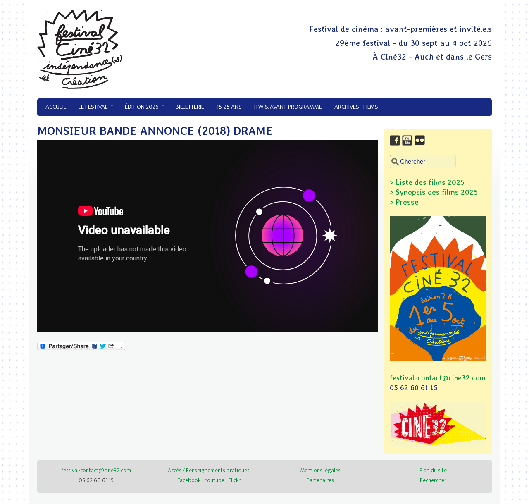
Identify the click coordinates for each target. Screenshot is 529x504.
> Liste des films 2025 (427, 182)
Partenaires (320, 480)
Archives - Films (356, 107)
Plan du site (433, 470)
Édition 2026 (138, 107)
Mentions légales (320, 470)
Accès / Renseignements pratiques (209, 470)
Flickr (235, 480)
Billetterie (190, 107)
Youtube (214, 480)
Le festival (89, 107)
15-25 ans (229, 107)
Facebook (188, 480)
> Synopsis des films (424, 192)
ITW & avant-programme (288, 107)
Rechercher (433, 480)
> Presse (404, 202)
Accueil (55, 107)
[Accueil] (79, 87)
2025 (468, 192)
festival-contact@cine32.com (438, 377)
